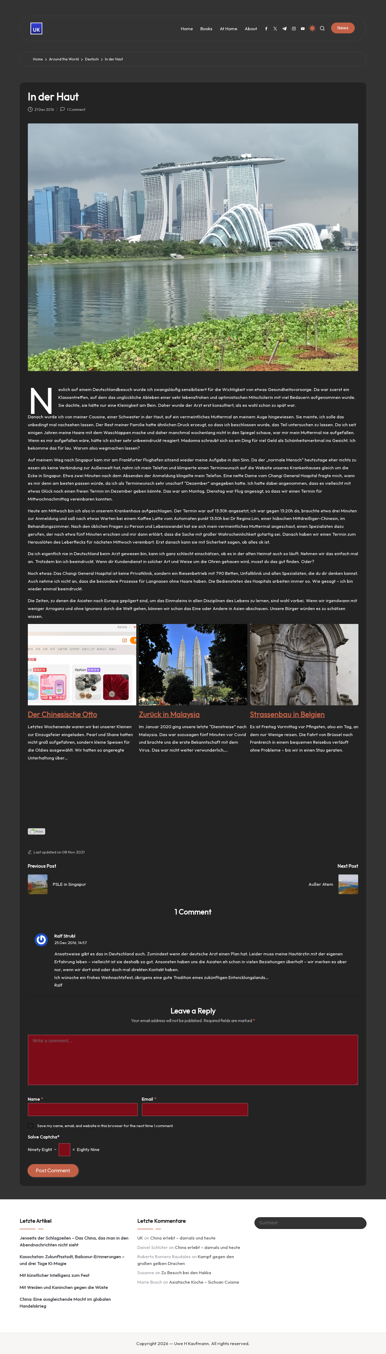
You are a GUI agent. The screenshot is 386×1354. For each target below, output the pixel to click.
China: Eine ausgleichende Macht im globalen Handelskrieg (65, 1302)
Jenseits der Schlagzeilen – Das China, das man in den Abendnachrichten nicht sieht (74, 1241)
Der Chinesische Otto (62, 714)
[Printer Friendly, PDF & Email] (36, 831)
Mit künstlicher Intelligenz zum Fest (55, 1275)
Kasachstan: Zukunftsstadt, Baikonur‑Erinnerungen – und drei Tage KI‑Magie (72, 1260)
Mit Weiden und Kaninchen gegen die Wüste (64, 1287)
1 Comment (76, 109)
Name (35, 1099)
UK (140, 1238)
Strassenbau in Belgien (287, 714)
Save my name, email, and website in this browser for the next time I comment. (105, 1125)
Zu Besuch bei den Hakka (186, 1272)
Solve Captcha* (43, 1136)
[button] (343, 27)
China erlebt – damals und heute (183, 1238)
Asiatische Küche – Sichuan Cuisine (204, 1282)
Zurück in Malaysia (169, 714)
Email (149, 1099)
